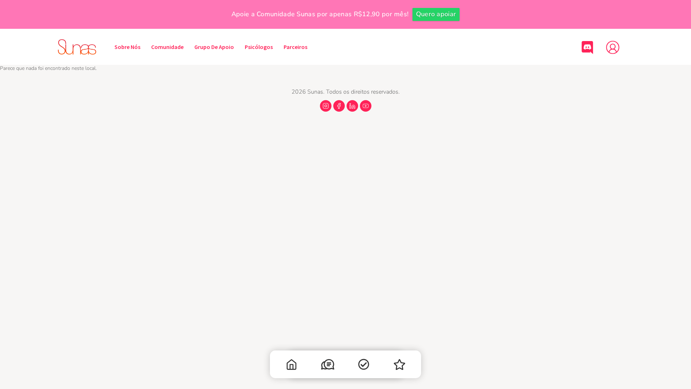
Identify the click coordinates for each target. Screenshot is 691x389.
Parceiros (295, 46)
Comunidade (167, 46)
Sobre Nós (127, 46)
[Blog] (399, 366)
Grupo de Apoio (214, 46)
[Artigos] (363, 366)
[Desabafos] (327, 366)
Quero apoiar (436, 14)
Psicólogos (259, 46)
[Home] (291, 366)
